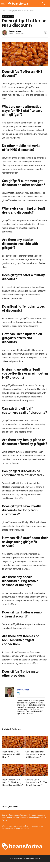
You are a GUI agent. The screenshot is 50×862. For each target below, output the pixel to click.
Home (4, 11)
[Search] (43, 3)
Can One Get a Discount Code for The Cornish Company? (36, 782)
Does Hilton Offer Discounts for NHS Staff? (11, 754)
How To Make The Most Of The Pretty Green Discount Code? (12, 782)
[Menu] (3, 3)
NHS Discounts (8, 16)
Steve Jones (15, 31)
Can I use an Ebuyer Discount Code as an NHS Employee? (35, 754)
